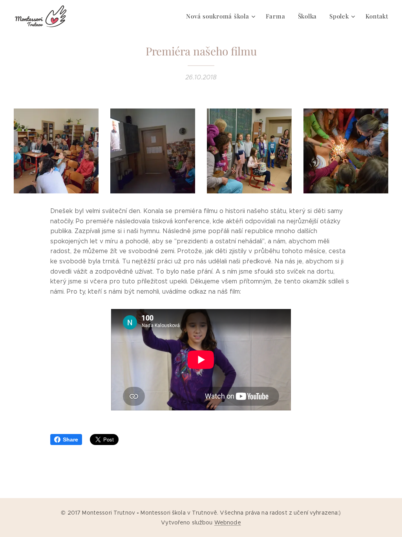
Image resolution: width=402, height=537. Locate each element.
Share (70, 439)
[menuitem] (221, 16)
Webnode (227, 522)
